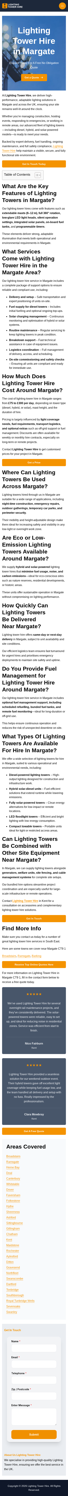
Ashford (11, 1217)
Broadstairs (9, 955)
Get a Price (34, 462)
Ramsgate (24, 955)
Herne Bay (13, 1167)
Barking (36, 955)
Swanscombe (14, 1278)
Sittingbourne (14, 1223)
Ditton (10, 1261)
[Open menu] (62, 5)
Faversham (13, 1195)
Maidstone (12, 1245)
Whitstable (12, 1184)
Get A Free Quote (34, 1131)
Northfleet (12, 1273)
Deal (9, 1172)
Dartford (11, 1284)
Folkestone (13, 1200)
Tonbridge (12, 1289)
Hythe (10, 1206)
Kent (9, 1239)
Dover (10, 1189)
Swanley (11, 1311)
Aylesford (12, 1256)
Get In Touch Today (34, 164)
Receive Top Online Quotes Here (34, 964)
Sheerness (13, 1211)
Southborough (15, 1295)
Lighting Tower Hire (25, 900)
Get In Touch (34, 918)
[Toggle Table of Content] (36, 175)
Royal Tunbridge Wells (20, 1300)
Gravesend (13, 1267)
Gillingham (13, 1228)
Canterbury (13, 1178)
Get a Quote (32, 77)
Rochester (12, 1250)
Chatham (12, 1234)
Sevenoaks (13, 1306)
